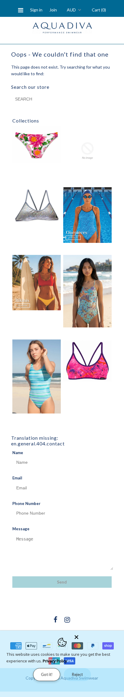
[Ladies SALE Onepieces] (36, 376)
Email (17, 478)
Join (53, 9)
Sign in (36, 9)
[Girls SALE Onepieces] (87, 291)
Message (20, 528)
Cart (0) (99, 9)
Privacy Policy (55, 661)
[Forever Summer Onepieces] (87, 215)
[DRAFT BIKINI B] (87, 150)
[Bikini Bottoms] (36, 144)
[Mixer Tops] (87, 360)
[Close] (97, 636)
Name (17, 452)
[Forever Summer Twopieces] (36, 282)
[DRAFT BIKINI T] (36, 205)
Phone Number (26, 503)
